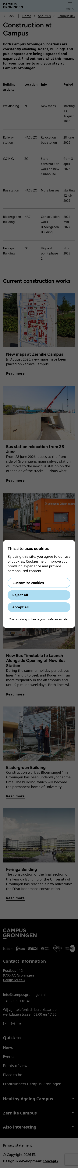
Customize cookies (28, 582)
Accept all (20, 607)
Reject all (20, 595)
